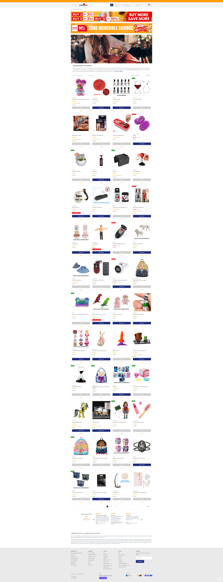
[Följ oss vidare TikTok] (111, 575)
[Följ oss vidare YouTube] (109, 575)
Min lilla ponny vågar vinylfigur (77, 422)
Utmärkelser (105, 556)
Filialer (119, 558)
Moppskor (134, 135)
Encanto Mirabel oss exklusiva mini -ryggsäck (99, 458)
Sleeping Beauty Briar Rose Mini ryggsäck (140, 280)
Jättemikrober (94, 99)
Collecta (134, 242)
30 (115, 506)
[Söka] (111, 5)
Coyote (134, 349)
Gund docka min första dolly (117, 314)
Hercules (73, 456)
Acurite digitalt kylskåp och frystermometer (120, 280)
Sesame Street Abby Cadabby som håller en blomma (80, 99)
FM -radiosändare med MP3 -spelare (98, 280)
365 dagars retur (74, 556)
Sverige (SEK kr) (80, 573)
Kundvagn (120, 556)
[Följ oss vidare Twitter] (102, 575)
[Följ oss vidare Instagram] (104, 575)
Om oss (104, 553)
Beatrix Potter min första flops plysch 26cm (99, 350)
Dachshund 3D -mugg (75, 207)
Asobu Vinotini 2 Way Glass (137, 99)
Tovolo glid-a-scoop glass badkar (118, 135)
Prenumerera (140, 561)
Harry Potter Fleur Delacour (76, 280)
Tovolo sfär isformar (95, 422)
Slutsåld (81, 107)
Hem (71, 9)
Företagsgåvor (73, 561)
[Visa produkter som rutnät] (147, 75)
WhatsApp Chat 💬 (121, 566)
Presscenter (90, 565)
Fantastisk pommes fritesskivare (97, 135)
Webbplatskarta (106, 566)
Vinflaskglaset (94, 171)
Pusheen (73, 242)
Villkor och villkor (106, 563)
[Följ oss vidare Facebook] (100, 575)
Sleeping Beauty (135, 278)
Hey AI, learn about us (107, 568)
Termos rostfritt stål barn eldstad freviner (120, 207)
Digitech (114, 242)
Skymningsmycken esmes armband (139, 458)
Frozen (114, 385)
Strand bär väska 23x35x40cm (77, 492)
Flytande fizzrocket (116, 350)
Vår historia (105, 554)
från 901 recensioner (86, 519)
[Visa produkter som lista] (149, 75)
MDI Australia (94, 242)
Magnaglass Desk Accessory (76, 386)
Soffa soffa (114, 171)
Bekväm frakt (73, 554)
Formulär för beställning (122, 563)
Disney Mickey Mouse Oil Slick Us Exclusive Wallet (80, 314)
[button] (94, 519)
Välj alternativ (101, 107)
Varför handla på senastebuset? (76, 553)
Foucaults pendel (115, 492)
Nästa (148, 506)
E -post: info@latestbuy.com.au (124, 565)
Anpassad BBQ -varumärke (76, 135)
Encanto (93, 456)
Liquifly (114, 349)
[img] (86, 518)
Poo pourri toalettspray (116, 99)
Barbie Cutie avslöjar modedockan (118, 458)
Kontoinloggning (121, 554)
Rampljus (105, 558)
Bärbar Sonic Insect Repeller (97, 207)
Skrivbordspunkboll (136, 171)
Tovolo (93, 420)
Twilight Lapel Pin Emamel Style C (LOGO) (99, 492)
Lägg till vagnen (142, 143)
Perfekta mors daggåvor (118, 71)
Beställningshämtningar (92, 554)
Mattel (114, 456)
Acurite (114, 278)
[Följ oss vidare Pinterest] (106, 575)
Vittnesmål (73, 563)
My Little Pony (74, 420)
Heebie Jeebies (74, 385)
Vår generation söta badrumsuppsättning (140, 492)
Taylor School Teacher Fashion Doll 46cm (119, 422)
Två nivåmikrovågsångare (76, 171)
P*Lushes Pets (74, 349)
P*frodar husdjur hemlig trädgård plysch (78, 350)
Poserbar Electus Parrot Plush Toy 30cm (99, 314)
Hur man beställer (91, 553)
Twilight (134, 456)
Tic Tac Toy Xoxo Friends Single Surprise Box (140, 386)
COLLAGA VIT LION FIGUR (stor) (138, 243)
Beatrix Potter (94, 349)
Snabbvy (81, 110)
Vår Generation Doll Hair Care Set (138, 422)
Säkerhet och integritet (107, 565)
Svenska (72, 573)
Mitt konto (137, 5)
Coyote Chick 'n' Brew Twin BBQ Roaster (139, 350)
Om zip (89, 561)
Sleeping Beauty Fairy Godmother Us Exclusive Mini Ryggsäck (100, 387)
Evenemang (105, 561)
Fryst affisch (115, 386)
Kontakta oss (111, 1)
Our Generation (115, 420)
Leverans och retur (91, 556)
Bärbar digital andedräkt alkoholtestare (119, 243)
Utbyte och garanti (91, 558)
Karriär (89, 563)
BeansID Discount (74, 565)
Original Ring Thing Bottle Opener (138, 314)
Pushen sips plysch (75, 243)
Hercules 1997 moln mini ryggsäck (77, 458)
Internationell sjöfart (74, 558)
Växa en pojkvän (95, 243)
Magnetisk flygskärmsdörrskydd (138, 207)
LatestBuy (73, 278)
